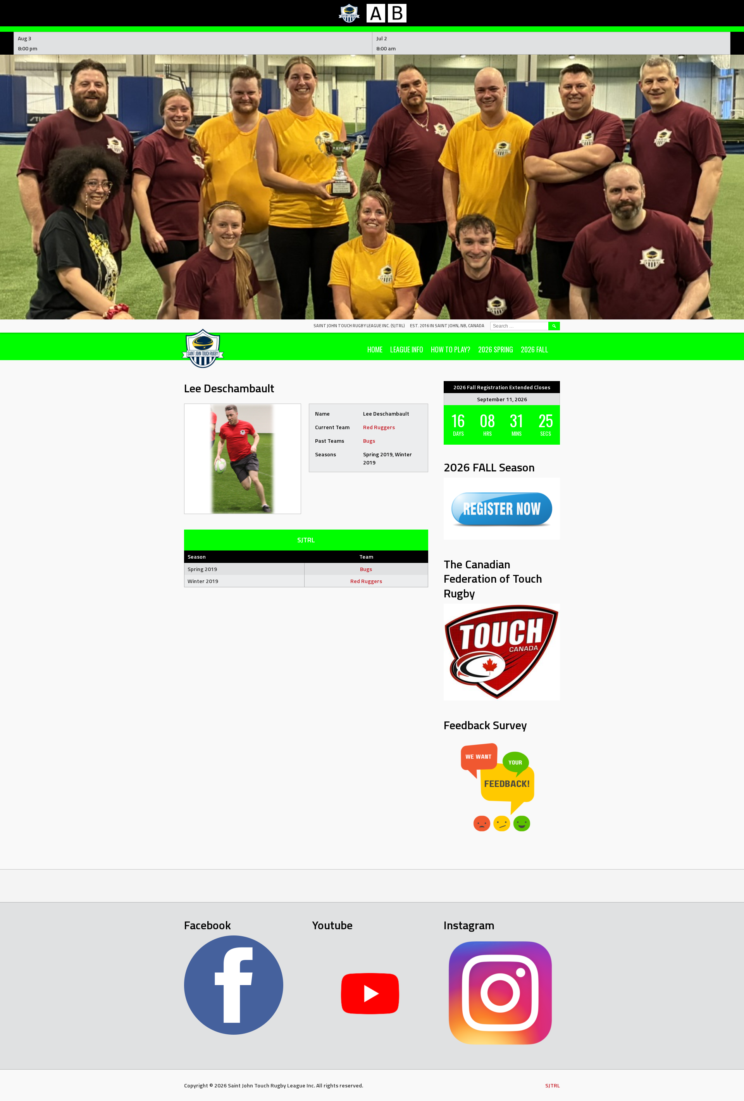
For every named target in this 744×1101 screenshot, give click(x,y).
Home (374, 349)
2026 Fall (534, 349)
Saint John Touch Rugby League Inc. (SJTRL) (359, 326)
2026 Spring (495, 349)
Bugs (369, 441)
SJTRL (552, 1085)
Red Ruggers (379, 427)
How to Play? (450, 349)
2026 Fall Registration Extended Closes (501, 387)
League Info (406, 349)
